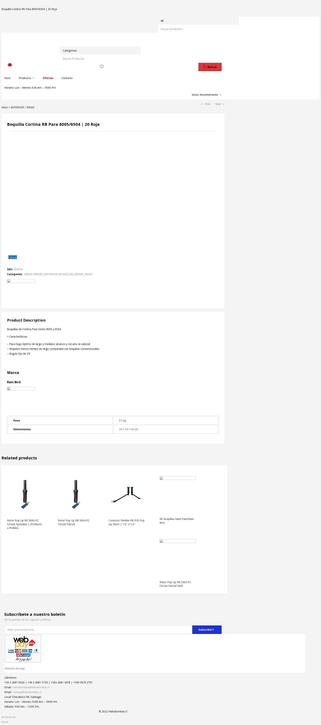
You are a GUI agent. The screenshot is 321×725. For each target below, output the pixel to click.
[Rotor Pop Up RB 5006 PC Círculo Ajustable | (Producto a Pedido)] (25, 511)
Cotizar (12, 257)
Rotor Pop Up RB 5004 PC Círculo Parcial (74, 522)
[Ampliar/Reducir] (14, 717)
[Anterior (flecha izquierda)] (2, 722)
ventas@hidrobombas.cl (27, 692)
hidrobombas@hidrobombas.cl (31, 687)
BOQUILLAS (66, 274)
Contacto (67, 78)
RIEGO (30, 107)
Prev (207, 104)
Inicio (7, 78)
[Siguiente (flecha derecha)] (6, 722)
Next (218, 104)
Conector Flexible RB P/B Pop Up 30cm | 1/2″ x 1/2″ (127, 522)
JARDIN (78, 274)
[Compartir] (6, 717)
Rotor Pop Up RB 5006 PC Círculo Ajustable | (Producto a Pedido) (24, 524)
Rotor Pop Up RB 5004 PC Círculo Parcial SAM (175, 584)
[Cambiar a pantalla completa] (10, 717)
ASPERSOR (17, 107)
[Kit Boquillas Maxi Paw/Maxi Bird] (178, 479)
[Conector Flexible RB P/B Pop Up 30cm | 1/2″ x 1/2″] (127, 511)
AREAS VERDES (33, 274)
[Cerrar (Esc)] (2, 717)
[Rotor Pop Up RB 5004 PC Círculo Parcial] (76, 511)
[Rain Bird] (21, 282)
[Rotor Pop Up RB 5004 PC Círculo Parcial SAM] (178, 542)
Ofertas (48, 78)
